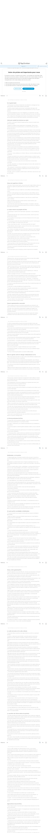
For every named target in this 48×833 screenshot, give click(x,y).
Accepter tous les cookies (28, 26)
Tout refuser (24, 29)
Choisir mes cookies (18, 26)
